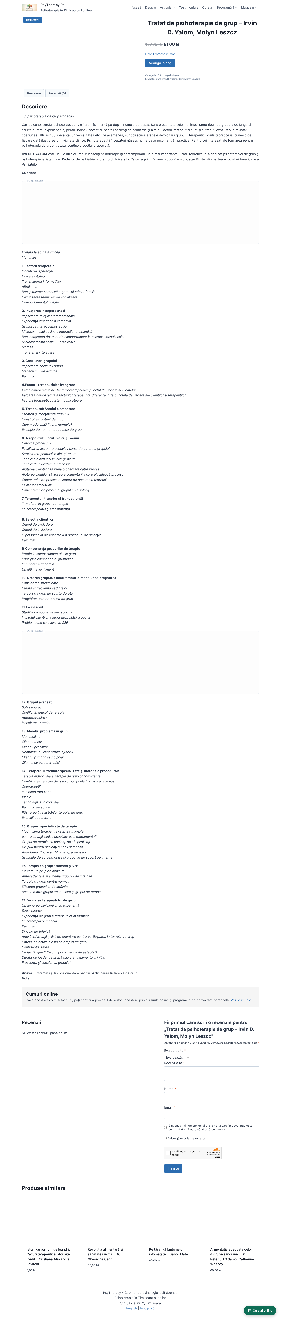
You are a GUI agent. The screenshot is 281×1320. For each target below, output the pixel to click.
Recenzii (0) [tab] (57, 93)
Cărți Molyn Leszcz (189, 78)
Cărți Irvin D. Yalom (166, 78)
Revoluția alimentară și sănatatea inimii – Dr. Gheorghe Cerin (105, 1254)
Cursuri (207, 7)
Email (169, 1107)
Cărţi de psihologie (168, 75)
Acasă (136, 7)
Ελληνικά (147, 1308)
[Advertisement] (140, 214)
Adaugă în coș (160, 63)
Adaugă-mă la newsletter (187, 1138)
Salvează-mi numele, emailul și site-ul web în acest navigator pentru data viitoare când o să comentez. (211, 1127)
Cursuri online (262, 1310)
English (131, 1308)
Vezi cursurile (241, 1000)
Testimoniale (188, 7)
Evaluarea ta (175, 1050)
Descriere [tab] (34, 93)
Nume (170, 1089)
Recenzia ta (174, 1063)
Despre (150, 7)
